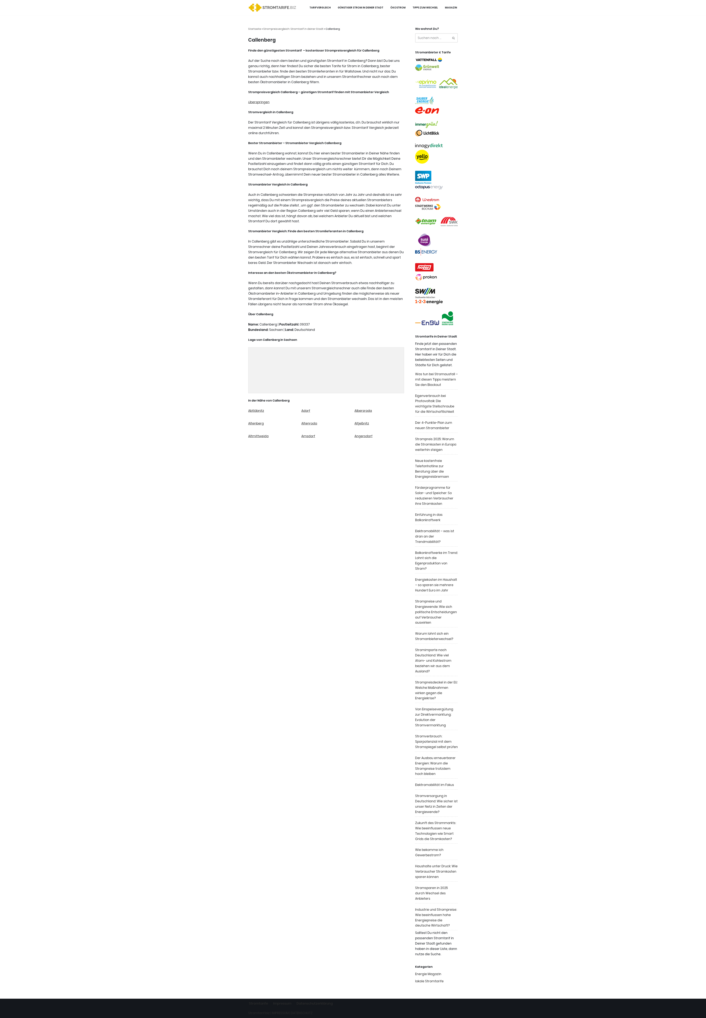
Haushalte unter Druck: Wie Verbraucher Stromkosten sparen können (436, 871)
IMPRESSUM (280, 1013)
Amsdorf (308, 436)
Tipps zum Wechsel (425, 7)
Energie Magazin (428, 974)
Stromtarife (258, 1003)
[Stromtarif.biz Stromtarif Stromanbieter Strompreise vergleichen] (273, 7)
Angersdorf (363, 436)
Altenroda (309, 423)
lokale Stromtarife (429, 981)
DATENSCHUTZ (302, 1013)
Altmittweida (258, 436)
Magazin (451, 7)
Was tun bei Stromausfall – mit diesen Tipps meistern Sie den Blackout (436, 379)
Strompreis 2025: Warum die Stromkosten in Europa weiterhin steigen (435, 444)
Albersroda (363, 411)
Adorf (305, 411)
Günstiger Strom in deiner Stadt (360, 7)
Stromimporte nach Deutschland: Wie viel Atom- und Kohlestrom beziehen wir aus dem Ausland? (433, 661)
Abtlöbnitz (256, 411)
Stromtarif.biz (259, 1013)
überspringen (259, 102)
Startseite (254, 29)
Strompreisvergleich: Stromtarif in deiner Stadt (293, 29)
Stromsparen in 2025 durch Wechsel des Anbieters (431, 893)
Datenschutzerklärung (315, 1003)
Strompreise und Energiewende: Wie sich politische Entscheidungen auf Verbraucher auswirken (436, 612)
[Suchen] (454, 38)
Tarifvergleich (320, 7)
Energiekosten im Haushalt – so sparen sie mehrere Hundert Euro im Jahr (436, 585)
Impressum (282, 1003)
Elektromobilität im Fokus (434, 785)
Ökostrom (398, 7)
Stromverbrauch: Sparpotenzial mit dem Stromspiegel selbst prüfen (436, 741)
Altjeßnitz (361, 423)
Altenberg (256, 423)
